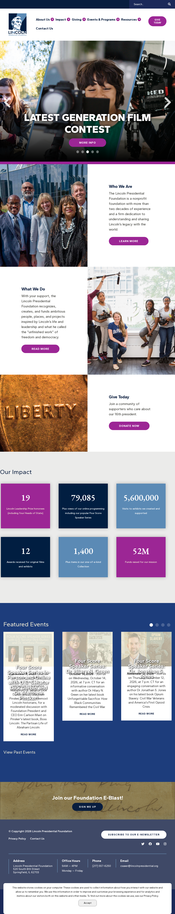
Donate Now (129, 425)
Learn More (128, 241)
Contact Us (44, 28)
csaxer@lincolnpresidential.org (139, 866)
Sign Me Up (87, 806)
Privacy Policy (17, 838)
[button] (151, 625)
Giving (77, 19)
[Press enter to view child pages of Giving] (84, 19)
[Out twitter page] (142, 844)
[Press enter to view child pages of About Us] (52, 19)
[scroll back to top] (162, 901)
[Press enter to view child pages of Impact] (68, 19)
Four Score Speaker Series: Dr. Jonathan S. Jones (146, 668)
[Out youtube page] (157, 844)
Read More (40, 348)
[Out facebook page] (150, 844)
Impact (61, 19)
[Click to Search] (169, 4)
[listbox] (87, 690)
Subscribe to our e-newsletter (134, 834)
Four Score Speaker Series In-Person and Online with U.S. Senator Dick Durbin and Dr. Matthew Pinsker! (28, 682)
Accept (87, 902)
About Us (43, 19)
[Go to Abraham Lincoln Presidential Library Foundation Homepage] (18, 24)
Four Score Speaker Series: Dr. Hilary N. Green (87, 666)
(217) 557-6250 (101, 866)
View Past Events (19, 752)
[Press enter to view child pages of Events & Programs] (118, 19)
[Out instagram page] (165, 844)
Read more (28, 734)
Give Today (157, 21)
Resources (129, 19)
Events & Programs (101, 19)
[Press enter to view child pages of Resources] (139, 19)
